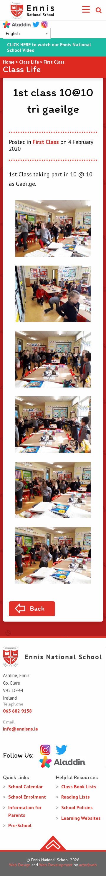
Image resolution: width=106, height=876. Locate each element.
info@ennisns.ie (20, 728)
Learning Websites (81, 818)
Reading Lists (75, 797)
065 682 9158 (17, 710)
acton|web (88, 864)
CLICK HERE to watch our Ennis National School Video (49, 47)
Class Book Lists (78, 786)
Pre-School (20, 825)
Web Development (55, 864)
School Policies (77, 807)
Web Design (19, 864)
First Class (46, 141)
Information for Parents (25, 811)
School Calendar (25, 786)
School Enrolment (27, 797)
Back (37, 608)
